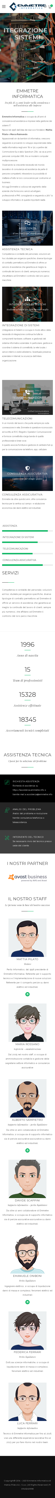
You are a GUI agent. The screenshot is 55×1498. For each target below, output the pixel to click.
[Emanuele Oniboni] (27, 1302)
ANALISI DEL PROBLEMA (27, 809)
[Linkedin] (27, 994)
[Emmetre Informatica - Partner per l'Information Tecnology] (27, 6)
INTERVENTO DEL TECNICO (28, 837)
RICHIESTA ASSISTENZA (26, 781)
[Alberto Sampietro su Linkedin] (27, 1150)
